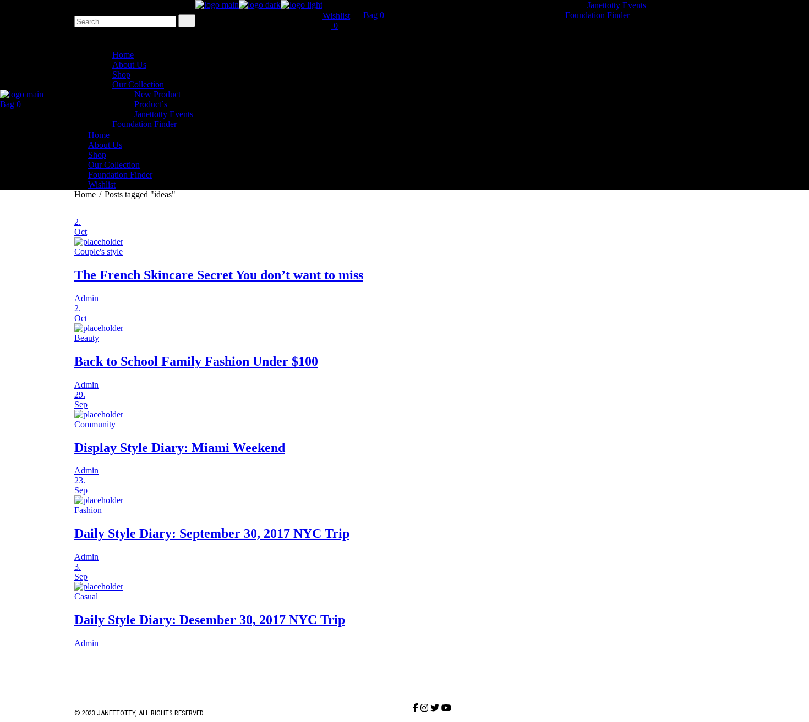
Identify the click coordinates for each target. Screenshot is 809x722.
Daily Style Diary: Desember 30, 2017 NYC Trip (209, 620)
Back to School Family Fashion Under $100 (196, 361)
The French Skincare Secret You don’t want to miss (218, 275)
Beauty (86, 338)
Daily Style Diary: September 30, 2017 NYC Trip (211, 533)
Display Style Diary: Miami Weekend (179, 447)
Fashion (88, 510)
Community (95, 424)
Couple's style (98, 251)
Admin (86, 298)
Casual (86, 596)
